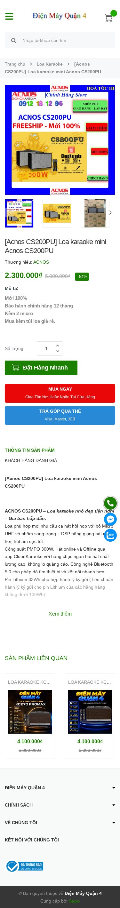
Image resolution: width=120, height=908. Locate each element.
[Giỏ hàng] (108, 19)
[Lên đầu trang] (110, 877)
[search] (14, 41)
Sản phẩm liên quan (36, 658)
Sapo (74, 901)
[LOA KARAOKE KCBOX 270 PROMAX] (90, 711)
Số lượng (14, 348)
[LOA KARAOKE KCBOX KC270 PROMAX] (30, 711)
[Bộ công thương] (24, 865)
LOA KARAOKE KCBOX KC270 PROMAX (49, 682)
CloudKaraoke (29, 556)
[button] (110, 212)
